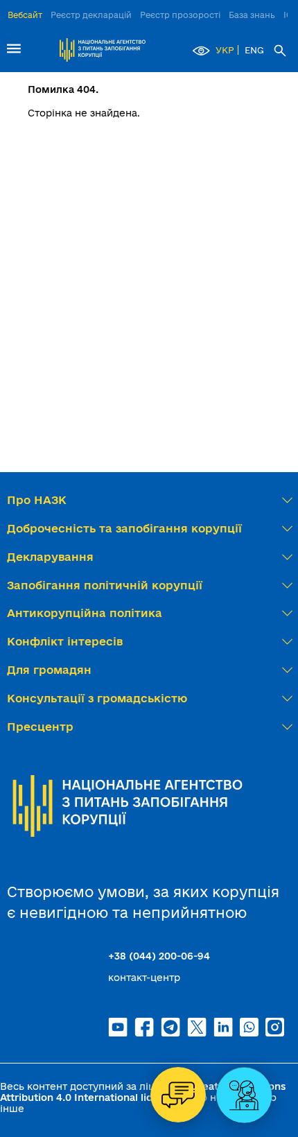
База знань (252, 14)
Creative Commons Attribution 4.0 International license (143, 1092)
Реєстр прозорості (180, 14)
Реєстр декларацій (91, 14)
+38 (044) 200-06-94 (159, 956)
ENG (254, 50)
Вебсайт (25, 14)
